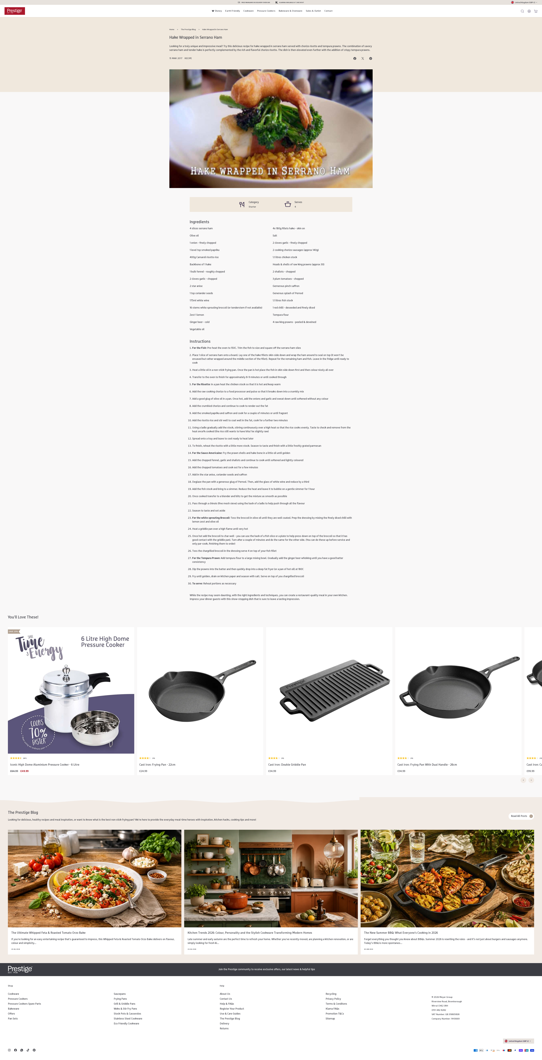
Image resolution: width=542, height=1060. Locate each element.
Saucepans (120, 994)
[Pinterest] (34, 1050)
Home (171, 30)
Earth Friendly (232, 11)
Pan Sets (13, 1018)
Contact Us (226, 999)
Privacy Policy (333, 999)
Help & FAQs (227, 1004)
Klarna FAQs (332, 1009)
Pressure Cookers (266, 11)
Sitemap (330, 1018)
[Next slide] (531, 780)
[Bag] (534, 11)
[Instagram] (9, 1050)
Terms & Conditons (336, 1004)
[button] (71, 745)
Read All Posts (519, 816)
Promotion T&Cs (335, 1014)
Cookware (248, 11)
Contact (328, 11)
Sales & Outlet (313, 11)
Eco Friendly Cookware (126, 1023)
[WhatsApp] (21, 1050)
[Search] (521, 11)
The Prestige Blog (188, 30)
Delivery (224, 1023)
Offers (11, 1014)
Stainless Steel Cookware (128, 1018)
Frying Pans (120, 999)
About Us (225, 994)
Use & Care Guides (230, 1014)
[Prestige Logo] (20, 969)
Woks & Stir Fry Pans (125, 1009)
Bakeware (13, 1009)
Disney (218, 11)
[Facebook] (15, 1050)
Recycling (331, 994)
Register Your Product (232, 1009)
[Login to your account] (528, 11)
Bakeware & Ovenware (290, 11)
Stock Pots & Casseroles (127, 1014)
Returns (224, 1028)
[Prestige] (15, 11)
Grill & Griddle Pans (124, 1004)
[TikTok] (28, 1050)
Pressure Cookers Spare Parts (24, 1004)
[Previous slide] (523, 780)
